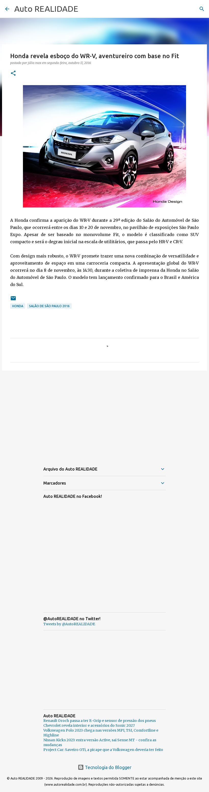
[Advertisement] (104, 414)
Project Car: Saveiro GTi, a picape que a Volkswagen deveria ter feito (103, 749)
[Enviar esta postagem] (13, 300)
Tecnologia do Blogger (108, 767)
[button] (13, 73)
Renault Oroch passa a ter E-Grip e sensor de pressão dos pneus (99, 720)
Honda (17, 306)
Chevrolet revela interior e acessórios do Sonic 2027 (89, 725)
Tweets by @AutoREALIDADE (69, 624)
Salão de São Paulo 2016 (49, 306)
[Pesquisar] (202, 9)
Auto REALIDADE (46, 8)
